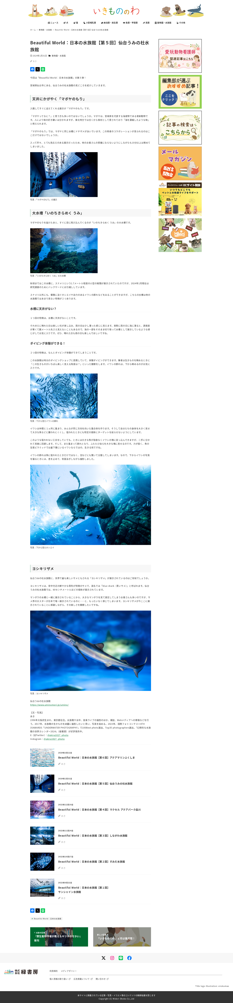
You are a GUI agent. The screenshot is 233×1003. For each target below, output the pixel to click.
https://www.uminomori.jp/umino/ (49, 704)
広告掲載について (82, 979)
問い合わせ (101, 979)
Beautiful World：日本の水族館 (47, 918)
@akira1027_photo (57, 735)
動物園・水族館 (59, 55)
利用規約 (54, 971)
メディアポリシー (69, 971)
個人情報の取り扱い (59, 979)
